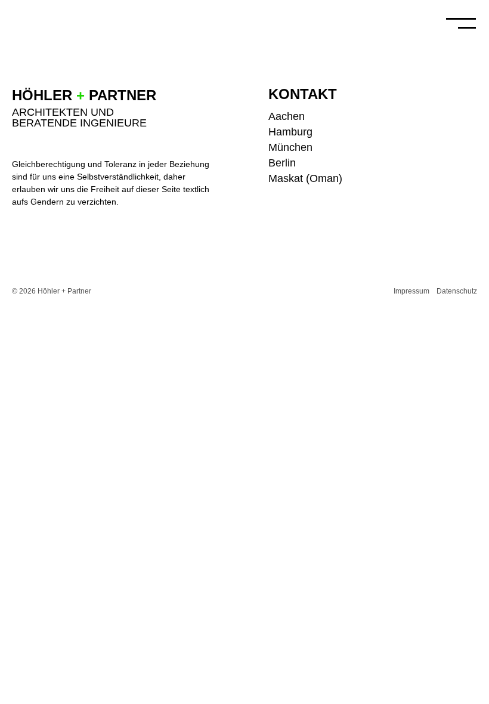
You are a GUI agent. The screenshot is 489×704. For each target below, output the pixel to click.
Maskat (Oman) (305, 178)
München (290, 147)
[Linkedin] (471, 138)
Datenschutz (457, 291)
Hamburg (290, 132)
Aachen (286, 116)
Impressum (411, 291)
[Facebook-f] (471, 116)
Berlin (282, 163)
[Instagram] (471, 93)
